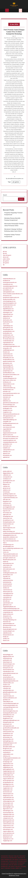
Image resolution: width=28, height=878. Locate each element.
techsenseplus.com (8, 799)
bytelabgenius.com (8, 784)
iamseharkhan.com (8, 677)
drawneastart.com (8, 365)
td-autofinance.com (8, 520)
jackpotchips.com (8, 370)
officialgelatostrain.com (9, 416)
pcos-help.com (7, 482)
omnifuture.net (7, 478)
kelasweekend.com (8, 634)
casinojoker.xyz (7, 597)
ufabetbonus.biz (7, 633)
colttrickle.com (7, 475)
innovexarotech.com (8, 827)
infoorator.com (7, 550)
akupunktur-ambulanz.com (10, 537)
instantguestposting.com (9, 619)
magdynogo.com (7, 840)
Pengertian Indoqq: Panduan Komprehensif (12, 235)
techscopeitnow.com (8, 833)
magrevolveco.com (8, 825)
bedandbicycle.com (8, 357)
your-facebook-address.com (10, 436)
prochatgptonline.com (9, 507)
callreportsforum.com (8, 449)
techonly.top (6, 492)
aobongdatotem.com (8, 291)
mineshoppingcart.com (9, 301)
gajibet (17, 868)
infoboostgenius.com (8, 801)
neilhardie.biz (6, 578)
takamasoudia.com (8, 739)
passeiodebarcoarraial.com (10, 673)
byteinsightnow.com (8, 822)
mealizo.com (6, 684)
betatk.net (5, 636)
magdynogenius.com (8, 771)
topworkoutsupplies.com (9, 303)
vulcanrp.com (6, 529)
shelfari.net (6, 587)
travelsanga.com (7, 618)
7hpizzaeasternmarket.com (10, 554)
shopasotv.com (7, 616)
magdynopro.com (8, 788)
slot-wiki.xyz (6, 601)
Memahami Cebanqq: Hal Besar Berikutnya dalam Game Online (13, 230)
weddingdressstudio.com (10, 572)
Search (5, 195)
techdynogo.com (7, 761)
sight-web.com (7, 514)
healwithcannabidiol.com (10, 406)
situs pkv (11, 855)
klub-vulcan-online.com (9, 380)
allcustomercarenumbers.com (11, 374)
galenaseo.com (7, 604)
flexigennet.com (7, 748)
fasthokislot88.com (8, 367)
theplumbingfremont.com (10, 629)
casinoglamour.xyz (8, 593)
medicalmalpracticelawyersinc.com (12, 610)
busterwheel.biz (7, 586)
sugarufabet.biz (7, 429)
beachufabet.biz (7, 425)
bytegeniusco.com (8, 795)
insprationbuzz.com (8, 671)
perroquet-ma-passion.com (10, 438)
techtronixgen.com (8, 775)
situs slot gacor (7, 255)
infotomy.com (6, 756)
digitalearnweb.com (8, 656)
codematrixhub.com (8, 797)
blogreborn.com (7, 501)
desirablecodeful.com (9, 746)
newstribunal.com (8, 284)
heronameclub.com (8, 750)
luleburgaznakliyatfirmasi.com (11, 720)
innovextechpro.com (8, 776)
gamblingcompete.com (9, 493)
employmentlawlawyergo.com (11, 608)
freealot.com (6, 352)
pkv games (16, 182)
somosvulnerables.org (9, 387)
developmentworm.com (9, 625)
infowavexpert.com (8, 793)
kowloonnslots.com (8, 524)
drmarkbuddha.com (8, 546)
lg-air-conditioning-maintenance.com (13, 548)
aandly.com (6, 638)
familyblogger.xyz (8, 376)
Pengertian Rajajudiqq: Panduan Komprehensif (13, 213)
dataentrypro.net (7, 662)
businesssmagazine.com (10, 495)
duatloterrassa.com (8, 389)
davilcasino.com (7, 320)
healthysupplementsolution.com (11, 758)
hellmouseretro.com (8, 731)
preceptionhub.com (8, 288)
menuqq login (4, 855)
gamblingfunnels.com (9, 480)
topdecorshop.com (8, 614)
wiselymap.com (7, 505)
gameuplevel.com (8, 327)
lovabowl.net (6, 280)
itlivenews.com (7, 627)
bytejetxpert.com (7, 837)
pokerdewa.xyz (7, 599)
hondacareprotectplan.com (10, 705)
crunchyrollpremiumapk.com (11, 703)
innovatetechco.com (8, 786)
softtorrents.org (7, 385)
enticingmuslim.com (8, 726)
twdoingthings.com (8, 741)
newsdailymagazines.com (10, 286)
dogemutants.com (8, 735)
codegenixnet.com (8, 818)
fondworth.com (7, 675)
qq (3, 264)
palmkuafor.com (7, 660)
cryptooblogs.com (8, 325)
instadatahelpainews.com (10, 442)
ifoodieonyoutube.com (9, 299)
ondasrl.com (6, 399)
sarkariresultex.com (8, 682)
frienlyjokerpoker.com (9, 522)
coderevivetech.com (8, 823)
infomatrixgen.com (8, 810)
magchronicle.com (8, 763)
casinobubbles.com (8, 310)
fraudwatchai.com (8, 322)
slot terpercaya (4, 857)
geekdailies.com (7, 444)
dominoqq (22, 855)
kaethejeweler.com (8, 417)
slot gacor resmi (13, 861)
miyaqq (13, 868)
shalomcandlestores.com (10, 697)
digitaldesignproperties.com (10, 681)
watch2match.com (8, 603)
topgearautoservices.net (9, 432)
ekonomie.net (6, 621)
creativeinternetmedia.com (10, 497)
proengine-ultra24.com (9, 557)
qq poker (20, 864)
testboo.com (6, 571)
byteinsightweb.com (8, 769)
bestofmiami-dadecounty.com (11, 297)
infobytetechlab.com (8, 814)
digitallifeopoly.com (8, 308)
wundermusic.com (8, 335)
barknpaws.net (7, 686)
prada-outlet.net (7, 471)
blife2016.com (7, 401)
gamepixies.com (7, 363)
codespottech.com (8, 760)
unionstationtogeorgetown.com (11, 346)
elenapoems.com (7, 729)
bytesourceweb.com (8, 820)
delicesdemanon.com (9, 569)
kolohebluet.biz (7, 582)
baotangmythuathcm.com (10, 713)
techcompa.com (7, 512)
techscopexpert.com (8, 780)
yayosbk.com (6, 576)
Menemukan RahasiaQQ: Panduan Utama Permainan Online (14, 224)
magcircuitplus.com (8, 831)
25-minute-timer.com (8, 338)
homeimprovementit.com (9, 282)
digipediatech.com (8, 765)
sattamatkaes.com (8, 701)
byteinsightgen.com (8, 807)
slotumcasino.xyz (7, 591)
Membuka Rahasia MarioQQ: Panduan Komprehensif (12, 219)
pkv (21, 868)
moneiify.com (6, 694)
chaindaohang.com (8, 544)
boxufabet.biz (6, 431)
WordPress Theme (14, 875)
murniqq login (22, 859)
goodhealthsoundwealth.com (11, 728)
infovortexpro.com (8, 829)
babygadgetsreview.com (9, 535)
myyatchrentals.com (8, 696)
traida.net (5, 561)
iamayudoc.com (7, 348)
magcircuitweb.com (8, 778)
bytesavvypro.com (8, 805)
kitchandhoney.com (8, 563)
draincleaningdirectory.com (10, 711)
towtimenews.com (8, 709)
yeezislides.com (7, 290)
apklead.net (6, 457)
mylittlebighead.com (8, 350)
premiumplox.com (8, 574)
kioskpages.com (7, 408)
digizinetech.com (7, 808)
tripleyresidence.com (8, 384)
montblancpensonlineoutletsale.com (13, 533)
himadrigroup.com (8, 516)
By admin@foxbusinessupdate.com (14, 178)
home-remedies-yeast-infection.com (13, 293)
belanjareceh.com (8, 667)
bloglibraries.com (7, 718)
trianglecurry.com (7, 410)
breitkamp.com (7, 382)
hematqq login (4, 861)
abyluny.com (6, 453)
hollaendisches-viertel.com (10, 556)
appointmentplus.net (8, 623)
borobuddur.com (7, 333)
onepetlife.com (7, 421)
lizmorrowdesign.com (9, 404)
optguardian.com (7, 316)
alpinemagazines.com (9, 527)
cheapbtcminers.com (8, 344)
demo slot (5, 257)
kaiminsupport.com (8, 666)
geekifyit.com (6, 699)
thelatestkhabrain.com (9, 679)
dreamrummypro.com (9, 664)
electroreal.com (7, 295)
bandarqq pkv (8, 859)
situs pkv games (13, 864)
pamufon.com (6, 391)
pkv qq (5, 251)
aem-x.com (6, 323)
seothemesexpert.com (20, 873)
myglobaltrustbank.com (9, 606)
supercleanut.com (8, 355)
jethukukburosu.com (8, 714)
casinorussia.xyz (7, 589)
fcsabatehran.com (8, 733)
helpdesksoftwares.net (9, 278)
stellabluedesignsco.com (10, 743)
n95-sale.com (6, 499)
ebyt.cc (5, 542)
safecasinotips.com (8, 369)
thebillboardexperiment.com (10, 423)
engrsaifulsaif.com (8, 342)
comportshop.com (8, 612)
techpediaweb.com (8, 782)
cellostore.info (7, 688)
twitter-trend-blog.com (9, 531)
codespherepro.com (8, 816)
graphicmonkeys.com (9, 361)
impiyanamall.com (8, 314)
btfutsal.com (6, 484)
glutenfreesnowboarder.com (10, 402)
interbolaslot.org (7, 658)
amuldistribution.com (8, 331)
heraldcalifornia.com (8, 359)
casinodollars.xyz (8, 595)
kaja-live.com (6, 510)
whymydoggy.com (8, 654)
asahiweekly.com (7, 354)
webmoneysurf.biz (8, 580)
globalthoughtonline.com (10, 692)
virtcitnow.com (7, 503)
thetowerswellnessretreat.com (11, 414)
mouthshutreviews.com (9, 305)
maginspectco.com (8, 838)
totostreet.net (6, 318)
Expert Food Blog (7, 873)
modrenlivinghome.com (9, 440)
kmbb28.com (6, 448)
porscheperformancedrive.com (11, 393)
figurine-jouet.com (8, 434)
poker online (6, 259)
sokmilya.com (6, 451)
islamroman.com (7, 518)
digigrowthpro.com (8, 473)
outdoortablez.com (8, 754)
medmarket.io (6, 752)
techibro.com (6, 525)
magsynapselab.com (8, 773)
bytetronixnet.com (8, 835)
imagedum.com (7, 412)
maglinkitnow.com (8, 767)
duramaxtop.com (7, 737)
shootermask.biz (7, 584)
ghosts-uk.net (6, 488)
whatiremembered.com (9, 539)
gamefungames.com (8, 337)
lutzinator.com (7, 397)
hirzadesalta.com (7, 307)
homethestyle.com (8, 329)
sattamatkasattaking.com (10, 419)
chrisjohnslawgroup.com (9, 378)
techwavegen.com (8, 803)
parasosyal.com (7, 724)
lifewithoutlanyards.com (9, 559)
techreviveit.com (7, 791)
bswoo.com (6, 640)
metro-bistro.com (7, 565)
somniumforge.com (8, 716)
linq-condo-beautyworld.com (11, 540)
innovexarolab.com (8, 812)
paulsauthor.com (7, 744)
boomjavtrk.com (7, 455)
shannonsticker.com (8, 669)
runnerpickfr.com (7, 477)
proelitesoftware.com (8, 372)
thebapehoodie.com (8, 722)
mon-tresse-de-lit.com (9, 427)
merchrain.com (7, 446)
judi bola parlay (13, 857)
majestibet (7, 868)
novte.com (6, 552)
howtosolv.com (7, 567)
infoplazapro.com (7, 790)
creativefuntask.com (8, 340)
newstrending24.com (8, 631)
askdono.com (6, 490)
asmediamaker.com (8, 690)
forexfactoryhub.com (8, 509)
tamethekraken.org (8, 395)
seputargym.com (7, 312)
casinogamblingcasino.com (10, 707)
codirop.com (6, 486)
